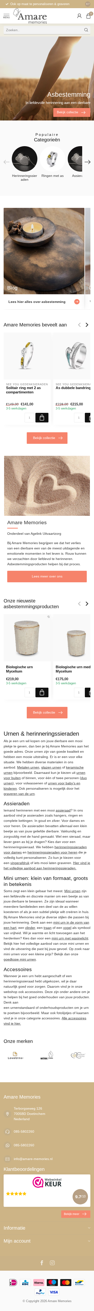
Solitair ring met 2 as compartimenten (23, 390)
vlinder (30, 928)
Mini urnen (72, 891)
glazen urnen (51, 767)
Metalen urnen (28, 767)
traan (48, 928)
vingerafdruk (19, 863)
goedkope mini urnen (20, 959)
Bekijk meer (71, 1214)
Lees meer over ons (47, 576)
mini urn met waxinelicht (70, 938)
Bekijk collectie (44, 438)
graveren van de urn (19, 794)
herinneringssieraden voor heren (52, 852)
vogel (67, 928)
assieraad (63, 810)
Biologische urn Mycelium (19, 669)
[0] (88, 16)
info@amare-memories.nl (33, 1159)
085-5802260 (24, 1131)
